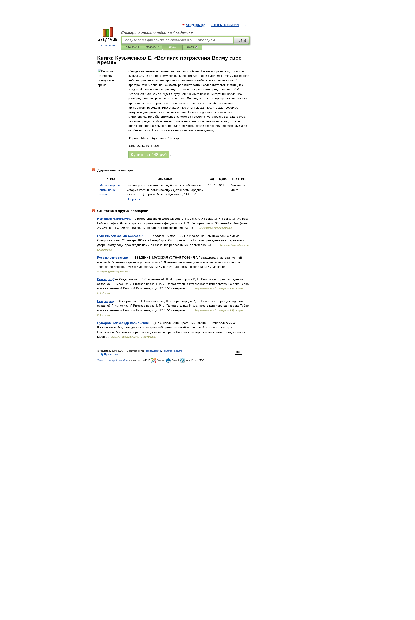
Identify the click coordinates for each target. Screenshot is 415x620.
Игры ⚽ (192, 47)
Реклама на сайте (172, 350)
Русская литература (112, 257)
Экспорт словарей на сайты (112, 360)
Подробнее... (136, 199)
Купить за (149, 154)
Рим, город (105, 301)
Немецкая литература (114, 218)
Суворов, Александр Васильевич (123, 323)
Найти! (241, 40)
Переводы (152, 47)
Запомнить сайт (196, 24)
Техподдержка (153, 350)
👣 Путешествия (110, 354)
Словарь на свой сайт (225, 24)
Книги (172, 47)
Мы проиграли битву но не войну (109, 190)
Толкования (131, 47)
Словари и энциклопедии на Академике (157, 32)
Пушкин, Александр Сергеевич (120, 235)
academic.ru (107, 45)
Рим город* (105, 279)
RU (244, 24)
